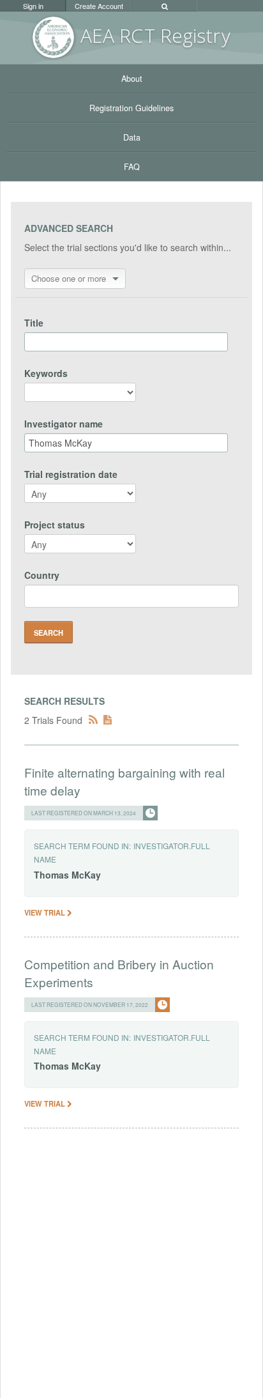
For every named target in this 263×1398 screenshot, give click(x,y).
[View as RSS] (93, 720)
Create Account (99, 6)
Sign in (33, 6)
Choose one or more (68, 278)
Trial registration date (70, 474)
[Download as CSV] (107, 720)
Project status (54, 524)
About (131, 78)
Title (33, 322)
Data (131, 137)
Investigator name (63, 423)
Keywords (46, 373)
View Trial (45, 912)
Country (41, 575)
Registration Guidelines (131, 108)
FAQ (132, 167)
